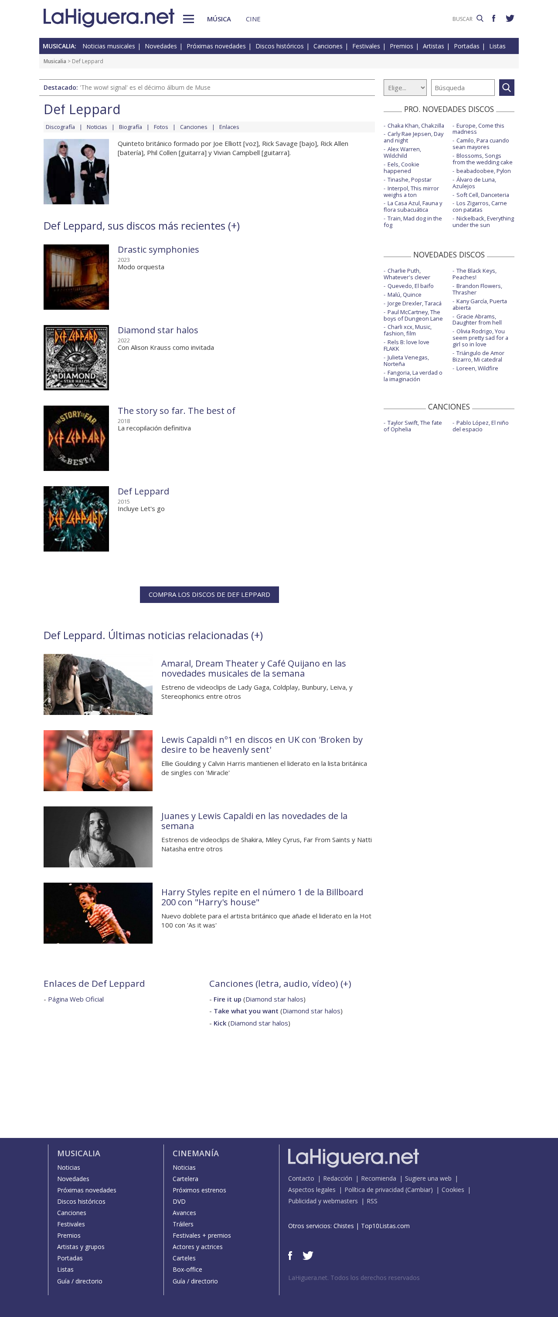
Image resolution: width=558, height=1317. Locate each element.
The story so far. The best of (176, 410)
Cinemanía (196, 1153)
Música (219, 18)
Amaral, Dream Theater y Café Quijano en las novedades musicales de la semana (253, 668)
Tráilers (183, 1224)
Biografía (130, 127)
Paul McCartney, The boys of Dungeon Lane (413, 315)
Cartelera (185, 1179)
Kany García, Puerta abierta (480, 304)
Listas (497, 46)
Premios (401, 46)
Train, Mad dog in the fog (413, 221)
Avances (184, 1213)
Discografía (60, 127)
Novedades (161, 46)
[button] (188, 19)
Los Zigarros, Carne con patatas (480, 206)
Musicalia (55, 61)
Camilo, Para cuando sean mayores (481, 143)
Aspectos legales (312, 1189)
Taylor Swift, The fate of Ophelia (413, 426)
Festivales (366, 46)
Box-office (187, 1269)
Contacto (301, 1178)
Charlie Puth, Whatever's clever (407, 274)
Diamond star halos (158, 330)
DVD (179, 1201)
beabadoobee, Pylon (483, 171)
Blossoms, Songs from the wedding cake (483, 159)
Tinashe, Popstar (410, 179)
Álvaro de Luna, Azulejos (474, 183)
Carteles (184, 1258)
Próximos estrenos (199, 1190)
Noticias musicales (108, 46)
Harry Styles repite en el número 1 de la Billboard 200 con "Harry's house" (262, 897)
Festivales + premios (202, 1235)
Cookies (453, 1189)
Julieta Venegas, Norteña (406, 360)
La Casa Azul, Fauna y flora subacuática (413, 206)
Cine (253, 18)
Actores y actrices (198, 1247)
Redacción (337, 1178)
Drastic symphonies (158, 249)
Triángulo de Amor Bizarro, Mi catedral (478, 356)
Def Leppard (143, 491)
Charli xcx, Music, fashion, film (408, 330)
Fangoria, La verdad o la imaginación (413, 376)
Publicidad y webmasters (323, 1201)
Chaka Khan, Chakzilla (416, 125)
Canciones (328, 46)
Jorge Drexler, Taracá (415, 303)
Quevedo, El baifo (411, 286)
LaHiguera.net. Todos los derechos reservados (354, 1277)
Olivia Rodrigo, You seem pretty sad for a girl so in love (480, 337)
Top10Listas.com (385, 1226)
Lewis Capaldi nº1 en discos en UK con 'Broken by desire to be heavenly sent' (262, 744)
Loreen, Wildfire (477, 368)
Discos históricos (279, 46)
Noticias (97, 127)
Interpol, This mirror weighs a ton (411, 191)
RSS (372, 1201)
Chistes (343, 1226)
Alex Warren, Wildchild (402, 152)
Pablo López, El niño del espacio (481, 426)
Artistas (433, 46)
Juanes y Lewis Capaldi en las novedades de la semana (254, 821)
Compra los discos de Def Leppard (209, 594)
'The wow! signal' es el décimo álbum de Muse (145, 87)
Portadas (467, 46)
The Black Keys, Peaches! (475, 274)
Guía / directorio (79, 1281)
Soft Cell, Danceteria (482, 195)
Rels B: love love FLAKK (406, 345)
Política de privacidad (374, 1189)
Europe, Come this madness (478, 129)
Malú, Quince (405, 294)
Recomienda (378, 1178)
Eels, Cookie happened (401, 167)
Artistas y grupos (81, 1247)
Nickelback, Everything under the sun (483, 221)
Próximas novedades (216, 46)
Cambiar (419, 1189)
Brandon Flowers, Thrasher (477, 289)
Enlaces (229, 127)
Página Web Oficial (76, 999)
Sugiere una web (428, 1178)
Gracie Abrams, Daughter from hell (477, 319)
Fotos (161, 127)
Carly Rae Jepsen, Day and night (413, 137)
